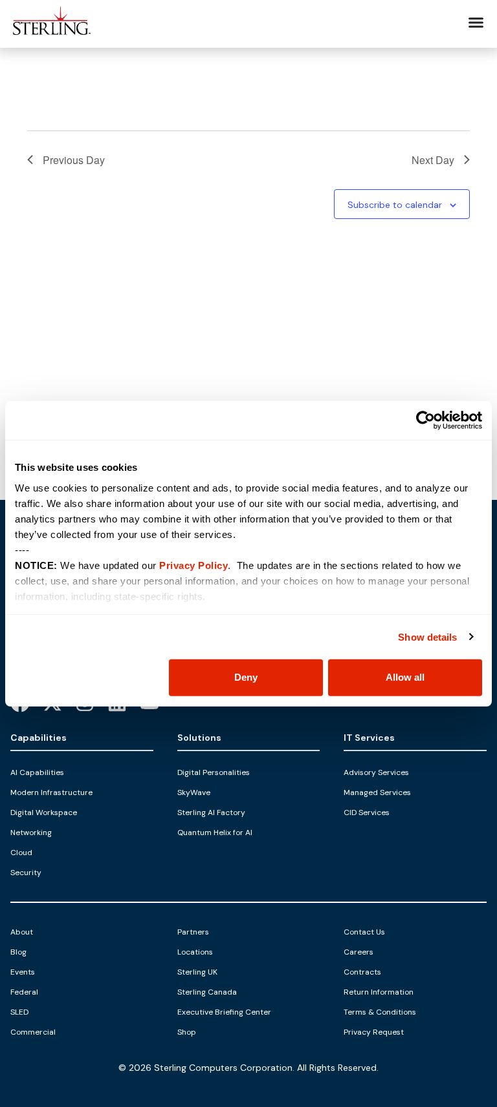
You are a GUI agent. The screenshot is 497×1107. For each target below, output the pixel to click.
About (21, 932)
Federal (24, 992)
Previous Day (74, 159)
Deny (246, 677)
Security (25, 872)
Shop (186, 1032)
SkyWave (193, 792)
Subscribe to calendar (395, 205)
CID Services (367, 812)
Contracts (362, 972)
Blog (18, 952)
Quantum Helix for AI (214, 832)
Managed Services (377, 792)
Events (22, 972)
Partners (193, 932)
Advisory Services (376, 772)
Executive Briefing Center (224, 1012)
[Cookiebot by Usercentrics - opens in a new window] (425, 420)
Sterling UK (197, 972)
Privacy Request (374, 1032)
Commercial (33, 1032)
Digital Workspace (43, 812)
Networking (31, 832)
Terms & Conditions (380, 1012)
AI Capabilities (37, 772)
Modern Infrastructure (51, 792)
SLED (19, 1012)
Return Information (379, 992)
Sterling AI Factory (211, 812)
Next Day (433, 159)
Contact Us (364, 932)
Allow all (405, 677)
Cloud (21, 852)
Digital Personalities (213, 772)
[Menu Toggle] (476, 22)
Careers (358, 952)
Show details (427, 636)
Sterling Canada (207, 992)
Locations (195, 952)
